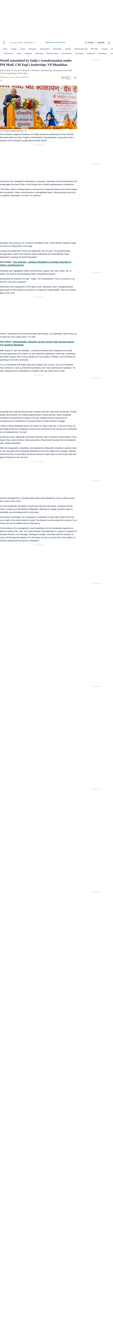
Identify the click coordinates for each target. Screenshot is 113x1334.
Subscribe (101, 42)
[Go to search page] (8, 42)
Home (5, 49)
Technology (79, 53)
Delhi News (39, 53)
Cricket (22, 49)
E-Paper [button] (90, 42)
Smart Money (8, 53)
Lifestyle (68, 49)
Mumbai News (67, 53)
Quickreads (91, 53)
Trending (104, 49)
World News (57, 49)
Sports (19, 53)
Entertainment (45, 49)
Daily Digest (102, 53)
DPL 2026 (94, 49)
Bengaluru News (52, 53)
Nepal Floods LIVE (80, 49)
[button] (4, 42)
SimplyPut (28, 53)
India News (32, 49)
